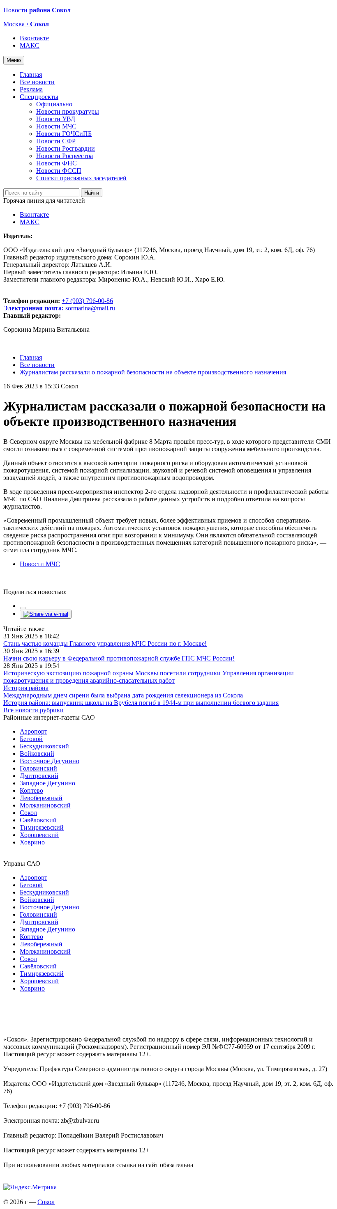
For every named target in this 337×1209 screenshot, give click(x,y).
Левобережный (41, 797)
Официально (54, 104)
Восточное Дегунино (49, 760)
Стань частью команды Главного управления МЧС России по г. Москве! (105, 643)
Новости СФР (56, 141)
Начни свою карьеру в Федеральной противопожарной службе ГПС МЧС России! (119, 658)
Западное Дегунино (47, 783)
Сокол (28, 812)
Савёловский (38, 820)
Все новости (37, 81)
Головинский (38, 768)
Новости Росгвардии (65, 148)
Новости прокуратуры (67, 111)
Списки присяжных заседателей (81, 177)
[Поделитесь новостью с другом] (45, 614)
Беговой (31, 738)
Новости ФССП (58, 170)
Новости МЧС (56, 126)
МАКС (29, 45)
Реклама (31, 89)
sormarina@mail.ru (90, 308)
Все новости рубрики (33, 710)
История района (25, 687)
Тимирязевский (42, 827)
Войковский (37, 753)
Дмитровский (39, 775)
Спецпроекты (39, 96)
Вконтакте (34, 37)
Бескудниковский (44, 746)
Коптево (31, 790)
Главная (31, 74)
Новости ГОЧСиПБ (64, 133)
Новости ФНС (56, 163)
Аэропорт (33, 731)
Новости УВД (55, 118)
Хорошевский (39, 834)
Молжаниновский (45, 805)
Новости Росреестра (64, 155)
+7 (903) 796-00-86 (58, 304)
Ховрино (32, 842)
